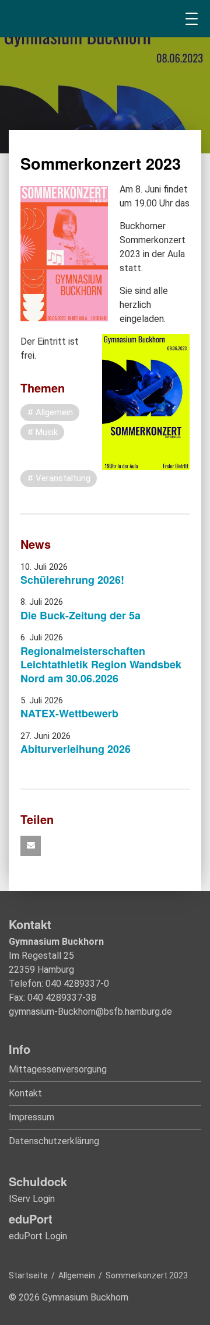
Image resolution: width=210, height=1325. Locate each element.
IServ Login (32, 1198)
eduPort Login (38, 1236)
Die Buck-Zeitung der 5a (80, 615)
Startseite (28, 1275)
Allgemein (76, 1275)
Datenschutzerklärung (54, 1141)
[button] (30, 846)
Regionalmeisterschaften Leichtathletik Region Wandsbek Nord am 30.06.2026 (100, 664)
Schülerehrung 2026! (72, 579)
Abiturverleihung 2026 (75, 748)
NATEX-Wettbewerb (69, 713)
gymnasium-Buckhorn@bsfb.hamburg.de (90, 1011)
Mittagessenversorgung (58, 1069)
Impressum (31, 1117)
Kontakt (25, 1093)
